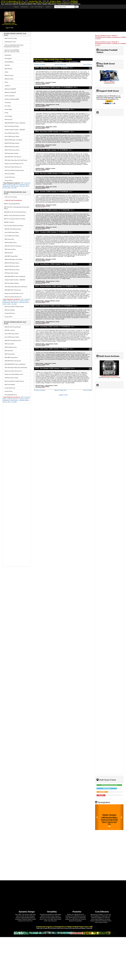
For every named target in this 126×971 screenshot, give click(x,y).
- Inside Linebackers (9, 95)
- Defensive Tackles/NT (10, 92)
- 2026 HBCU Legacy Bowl (11, 256)
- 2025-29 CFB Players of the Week (13, 140)
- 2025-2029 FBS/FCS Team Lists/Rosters (14, 276)
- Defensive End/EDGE (10, 89)
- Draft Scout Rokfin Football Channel (14, 170)
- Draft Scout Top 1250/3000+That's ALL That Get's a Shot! (11, 50)
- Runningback (8, 58)
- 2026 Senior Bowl (9, 239)
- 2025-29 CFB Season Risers (11, 146)
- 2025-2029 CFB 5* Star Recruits (12, 290)
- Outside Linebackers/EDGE (11, 99)
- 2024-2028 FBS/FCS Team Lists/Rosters (14, 364)
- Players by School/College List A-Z (13, 163)
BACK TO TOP (63, 395)
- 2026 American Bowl (10, 249)
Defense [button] (48, 7)
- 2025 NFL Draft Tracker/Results (12, 327)
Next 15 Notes (87, 64)
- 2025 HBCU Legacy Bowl (11, 357)
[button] (97, 817)
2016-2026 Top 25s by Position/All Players (15, 212)
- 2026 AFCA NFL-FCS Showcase (12, 246)
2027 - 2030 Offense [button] (37, 7)
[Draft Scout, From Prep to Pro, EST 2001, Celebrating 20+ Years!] (9, 17)
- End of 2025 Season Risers (11, 133)
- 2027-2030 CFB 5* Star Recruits (12, 156)
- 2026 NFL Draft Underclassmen (12, 229)
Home (16, 7)
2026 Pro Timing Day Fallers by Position (14, 218)
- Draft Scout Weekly (9, 173)
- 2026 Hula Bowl (8, 252)
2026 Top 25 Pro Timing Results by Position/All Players (16, 207)
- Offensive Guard (8, 75)
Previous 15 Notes (39, 64)
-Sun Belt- (14, 187)
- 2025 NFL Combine (9, 330)
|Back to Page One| (60, 64)
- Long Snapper (8, 116)
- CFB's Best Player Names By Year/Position (15, 160)
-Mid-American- (15, 186)
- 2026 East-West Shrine (10, 242)
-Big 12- (10, 184)
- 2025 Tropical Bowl (9, 354)
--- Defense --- (7, 85)
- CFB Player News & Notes (11, 153)
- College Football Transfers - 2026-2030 (14, 129)
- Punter (6, 112)
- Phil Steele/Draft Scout (10, 394)
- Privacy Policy (8, 180)
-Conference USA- (23, 184)
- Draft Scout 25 (8, 119)
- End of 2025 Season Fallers (11, 136)
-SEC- (9, 187)
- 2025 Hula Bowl (8, 350)
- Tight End (7, 65)
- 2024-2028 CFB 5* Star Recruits (12, 360)
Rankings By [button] (24, 7)
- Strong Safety (8, 109)
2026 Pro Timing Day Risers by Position (14, 215)
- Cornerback (7, 102)
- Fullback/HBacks (9, 62)
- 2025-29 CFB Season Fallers (11, 150)
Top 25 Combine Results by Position (13, 225)
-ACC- (22, 183)
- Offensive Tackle (8, 79)
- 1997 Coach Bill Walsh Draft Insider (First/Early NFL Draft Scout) (13, 45)
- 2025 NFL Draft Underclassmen (12, 340)
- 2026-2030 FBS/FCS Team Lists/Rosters (14, 123)
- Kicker (6, 82)
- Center (6, 72)
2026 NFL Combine (9, 222)
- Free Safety (7, 106)
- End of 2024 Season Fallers (11, 337)
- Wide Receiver (8, 68)
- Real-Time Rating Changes (11, 126)
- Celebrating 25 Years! (10, 41)
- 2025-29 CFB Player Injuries (11, 143)
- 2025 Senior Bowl (9, 343)
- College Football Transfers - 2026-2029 (14, 279)
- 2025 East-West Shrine (10, 347)
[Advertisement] (72, 20)
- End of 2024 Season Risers (11, 333)
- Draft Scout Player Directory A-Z (13, 167)
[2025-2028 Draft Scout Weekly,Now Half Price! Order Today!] (64, 933)
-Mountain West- (24, 186)
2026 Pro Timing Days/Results (12, 203)
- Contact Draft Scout (9, 177)
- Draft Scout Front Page (10, 38)
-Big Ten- (15, 184)
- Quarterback (7, 55)
